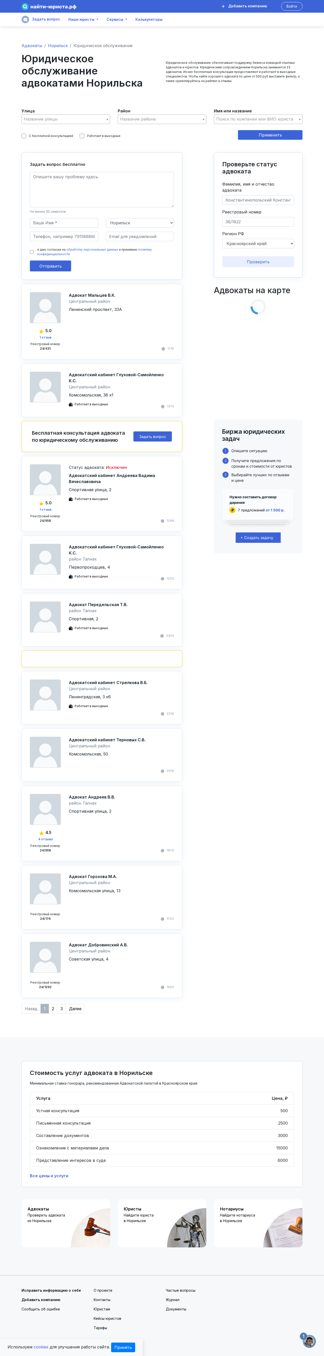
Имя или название (233, 110)
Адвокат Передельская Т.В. (98, 604)
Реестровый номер (241, 211)
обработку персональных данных (92, 249)
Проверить (258, 261)
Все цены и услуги (49, 1175)
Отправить (50, 266)
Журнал (172, 1300)
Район (124, 110)
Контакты (102, 1300)
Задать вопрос (45, 19)
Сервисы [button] (115, 19)
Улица (28, 110)
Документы (176, 1309)
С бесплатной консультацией (51, 136)
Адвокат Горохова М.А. (93, 876)
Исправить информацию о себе (51, 1290)
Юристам (102, 1309)
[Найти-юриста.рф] (49, 6)
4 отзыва (45, 839)
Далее (75, 1008)
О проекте (103, 1290)
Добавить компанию (247, 6)
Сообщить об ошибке (41, 1309)
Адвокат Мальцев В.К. (92, 295)
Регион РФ (233, 233)
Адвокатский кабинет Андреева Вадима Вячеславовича (112, 478)
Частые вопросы (180, 1290)
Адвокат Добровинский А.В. (98, 944)
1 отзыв (45, 337)
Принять (123, 1347)
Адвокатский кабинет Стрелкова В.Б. (108, 682)
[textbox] (66, 119)
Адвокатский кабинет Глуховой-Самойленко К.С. (116, 377)
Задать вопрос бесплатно (57, 164)
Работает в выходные (103, 136)
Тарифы (100, 1328)
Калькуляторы (149, 19)
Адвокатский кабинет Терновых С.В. (107, 739)
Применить (270, 134)
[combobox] (66, 119)
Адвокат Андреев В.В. (92, 797)
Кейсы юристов (107, 1318)
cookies (41, 1346)
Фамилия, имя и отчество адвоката (248, 187)
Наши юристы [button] (81, 19)
